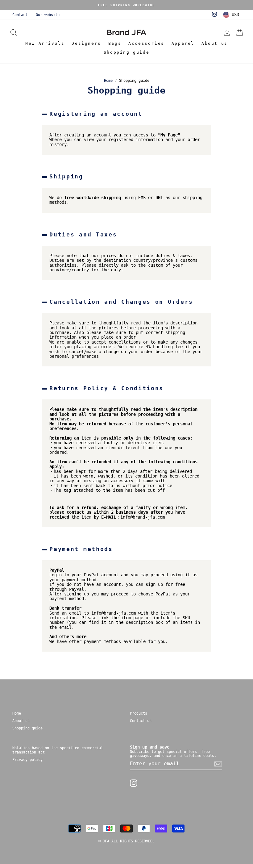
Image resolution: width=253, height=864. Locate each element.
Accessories (146, 43)
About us (214, 43)
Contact (19, 15)
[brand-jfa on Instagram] (133, 783)
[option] (126, 5)
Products (138, 713)
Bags (114, 43)
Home (108, 80)
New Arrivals (44, 43)
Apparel (183, 43)
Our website (48, 15)
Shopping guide (126, 52)
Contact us (140, 721)
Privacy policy (27, 760)
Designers (86, 43)
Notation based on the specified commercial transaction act (57, 750)
